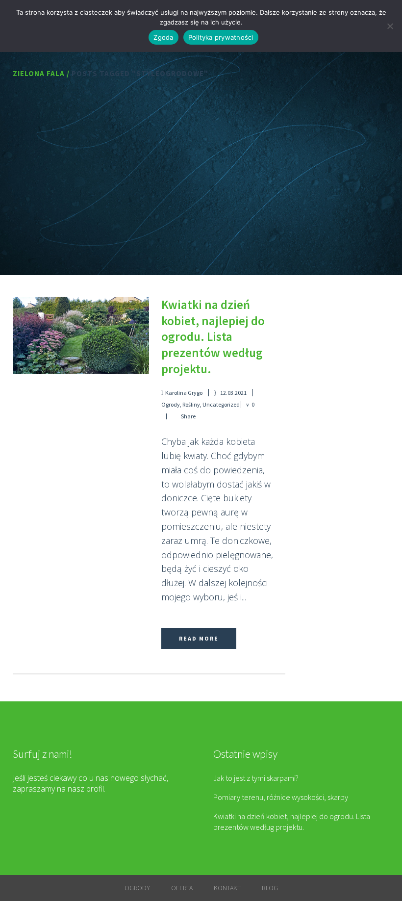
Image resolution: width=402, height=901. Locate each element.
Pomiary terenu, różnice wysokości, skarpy (280, 797)
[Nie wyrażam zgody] (390, 26)
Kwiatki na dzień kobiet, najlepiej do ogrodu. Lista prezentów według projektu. (213, 336)
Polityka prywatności (220, 37)
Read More (199, 638)
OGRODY (137, 887)
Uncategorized (221, 404)
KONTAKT (227, 887)
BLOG (270, 887)
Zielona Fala (39, 73)
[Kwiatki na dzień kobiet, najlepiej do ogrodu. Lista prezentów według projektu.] (81, 335)
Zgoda (163, 37)
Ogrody (170, 404)
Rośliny (191, 404)
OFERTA (182, 887)
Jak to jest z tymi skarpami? (256, 778)
